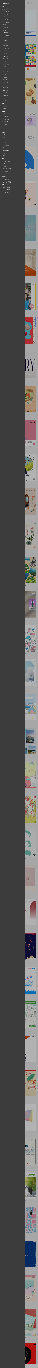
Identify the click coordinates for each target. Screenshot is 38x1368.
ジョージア (5, 58)
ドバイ (4, 174)
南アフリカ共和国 (7, 182)
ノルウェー (5, 77)
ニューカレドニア (7, 187)
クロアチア (5, 56)
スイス (4, 61)
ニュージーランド (7, 192)
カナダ (4, 108)
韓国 (4, 147)
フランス (5, 79)
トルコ (4, 100)
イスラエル (5, 171)
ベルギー (5, 85)
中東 (3, 158)
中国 (4, 155)
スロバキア (5, 32)
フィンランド (6, 35)
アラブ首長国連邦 (7, 168)
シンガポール (6, 150)
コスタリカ (5, 121)
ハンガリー (5, 37)
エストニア (5, 27)
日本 (3, 6)
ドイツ (4, 74)
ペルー (4, 127)
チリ (4, 113)
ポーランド (5, 87)
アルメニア (5, 19)
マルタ (4, 24)
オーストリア (6, 48)
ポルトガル (5, 90)
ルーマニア (5, 95)
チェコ (4, 69)
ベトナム (5, 137)
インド (4, 142)
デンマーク (5, 72)
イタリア (5, 40)
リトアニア (5, 14)
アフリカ (4, 176)
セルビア (5, 30)
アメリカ (5, 106)
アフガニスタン (6, 161)
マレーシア (5, 140)
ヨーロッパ (5, 9)
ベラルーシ (5, 16)
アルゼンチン (6, 119)
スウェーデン (6, 64)
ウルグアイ (5, 116)
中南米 (3, 111)
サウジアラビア (6, 166)
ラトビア (5, 92)
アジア (3, 132)
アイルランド (6, 11)
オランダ (5, 51)
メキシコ (5, 129)
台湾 (4, 153)
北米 (3, 103)
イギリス (5, 43)
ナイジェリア (6, 179)
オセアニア (5, 184)
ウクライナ (5, 45)
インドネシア (6, 145)
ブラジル (5, 124)
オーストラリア (6, 189)
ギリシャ (5, 53)
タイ (4, 134)
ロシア (4, 98)
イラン (4, 163)
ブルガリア (5, 82)
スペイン (5, 66)
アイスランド (6, 22)
